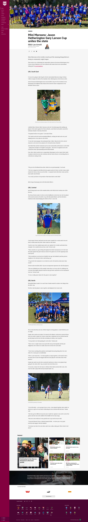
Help (29, 519)
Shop (2, 32)
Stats (2, 15)
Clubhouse (3, 22)
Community (30, 31)
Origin (2, 27)
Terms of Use (18, 519)
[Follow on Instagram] (31, 501)
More (2, 24)
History (2, 30)
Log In (4, 520)
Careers (27, 519)
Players (3, 20)
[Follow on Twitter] (29, 501)
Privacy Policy (22, 519)
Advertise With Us (36, 519)
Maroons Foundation (4, 28)
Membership (3, 34)
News (2, 8)
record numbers (39, 66)
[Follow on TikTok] (24, 501)
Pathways (3, 17)
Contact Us (32, 519)
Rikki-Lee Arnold (35, 44)
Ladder (2, 13)
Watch (2, 10)
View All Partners (48, 496)
